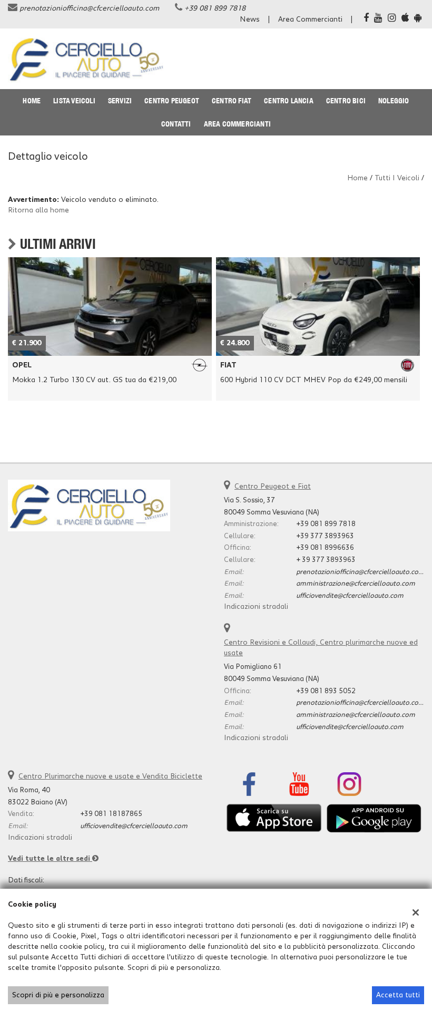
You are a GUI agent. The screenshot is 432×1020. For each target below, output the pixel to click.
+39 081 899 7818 (215, 8)
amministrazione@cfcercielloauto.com (355, 583)
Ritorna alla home (38, 210)
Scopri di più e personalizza (58, 995)
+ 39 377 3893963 (326, 560)
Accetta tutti (398, 995)
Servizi (120, 100)
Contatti (176, 124)
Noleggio (393, 100)
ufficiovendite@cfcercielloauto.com (350, 595)
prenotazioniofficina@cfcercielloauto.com (89, 8)
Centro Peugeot (171, 100)
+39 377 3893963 (325, 536)
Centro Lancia (288, 100)
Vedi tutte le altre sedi (50, 858)
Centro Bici (346, 100)
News (250, 19)
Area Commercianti (310, 19)
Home (32, 100)
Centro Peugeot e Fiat (272, 486)
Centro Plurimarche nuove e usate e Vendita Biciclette (110, 776)
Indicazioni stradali (256, 606)
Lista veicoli (74, 100)
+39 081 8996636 (325, 547)
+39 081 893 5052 (326, 691)
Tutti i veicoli (397, 178)
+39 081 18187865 (111, 814)
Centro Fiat (231, 100)
